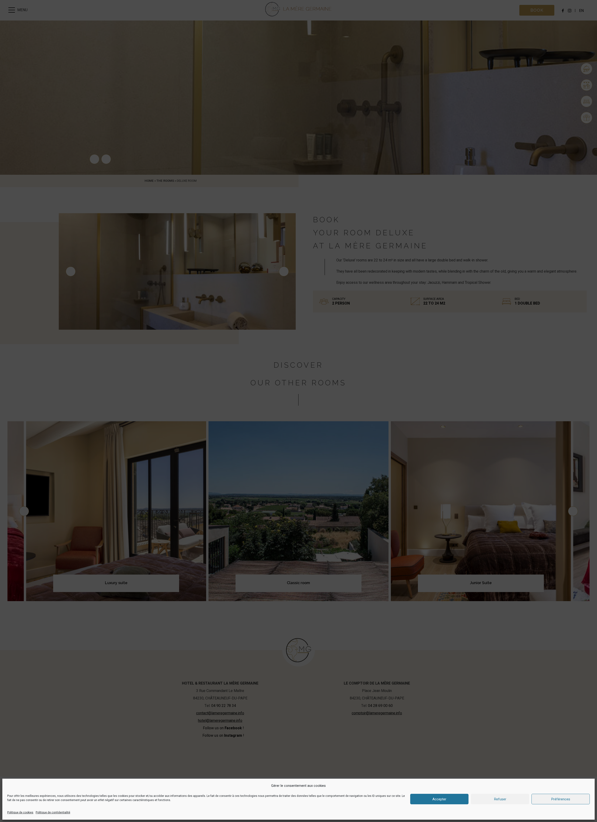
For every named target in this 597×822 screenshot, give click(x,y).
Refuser (500, 799)
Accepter (439, 799)
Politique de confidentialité (53, 812)
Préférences (560, 799)
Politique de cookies (20, 812)
